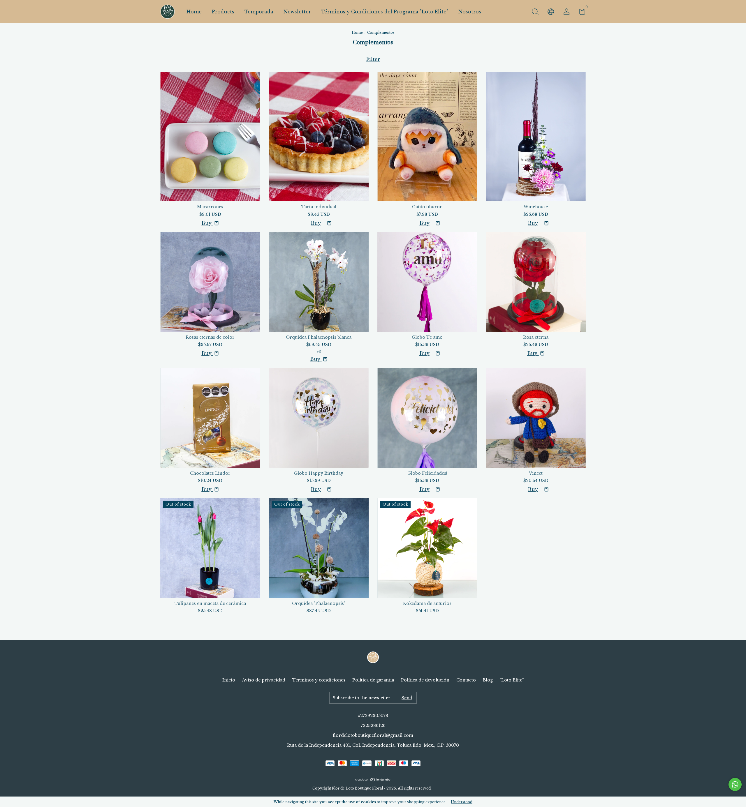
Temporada (258, 12)
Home (194, 12)
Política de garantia (373, 680)
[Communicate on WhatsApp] (735, 784)
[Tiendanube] (373, 780)
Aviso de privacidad (263, 680)
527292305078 (373, 715)
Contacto (466, 680)
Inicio (228, 680)
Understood (461, 802)
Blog (488, 680)
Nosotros (469, 12)
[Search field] (535, 12)
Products (223, 12)
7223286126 (373, 725)
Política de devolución (425, 680)
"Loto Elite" (512, 680)
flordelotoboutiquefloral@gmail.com (373, 735)
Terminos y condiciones (318, 680)
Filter (373, 59)
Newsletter (297, 12)
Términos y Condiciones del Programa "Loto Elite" (384, 12)
